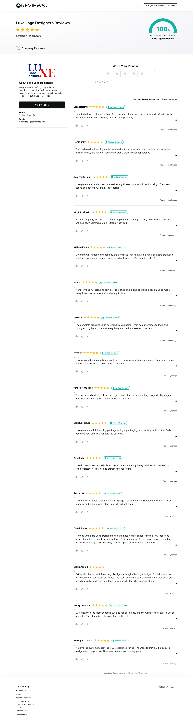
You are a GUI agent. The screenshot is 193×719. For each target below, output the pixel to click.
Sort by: (144, 99)
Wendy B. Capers (83, 640)
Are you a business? (160, 5)
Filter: (168, 99)
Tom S (77, 282)
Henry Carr (80, 141)
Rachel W (79, 493)
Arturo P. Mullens (83, 387)
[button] (138, 6)
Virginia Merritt (82, 212)
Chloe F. (78, 317)
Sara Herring (81, 106)
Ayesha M (79, 458)
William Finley (81, 247)
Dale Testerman (82, 177)
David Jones (80, 528)
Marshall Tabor (82, 422)
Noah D (78, 352)
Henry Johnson (82, 605)
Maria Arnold (81, 566)
